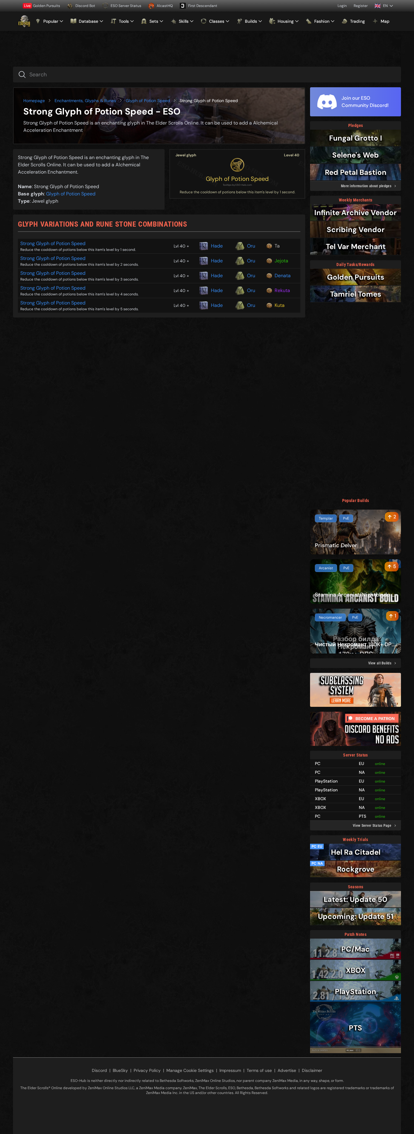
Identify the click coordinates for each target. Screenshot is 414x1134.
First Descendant (202, 5)
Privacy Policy (147, 1070)
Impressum (230, 1070)
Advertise (287, 1070)
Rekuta (282, 290)
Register (361, 5)
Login (342, 5)
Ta (277, 246)
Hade (217, 246)
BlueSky (120, 1070)
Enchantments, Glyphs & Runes (85, 100)
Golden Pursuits (42, 5)
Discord (99, 1070)
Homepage (34, 100)
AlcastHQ (165, 5)
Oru (251, 246)
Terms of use (259, 1070)
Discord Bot (85, 5)
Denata (283, 275)
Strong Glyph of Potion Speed (52, 243)
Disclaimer (312, 1070)
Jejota (281, 261)
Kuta (280, 305)
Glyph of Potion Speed (148, 100)
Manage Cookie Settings (190, 1070)
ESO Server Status (126, 5)
